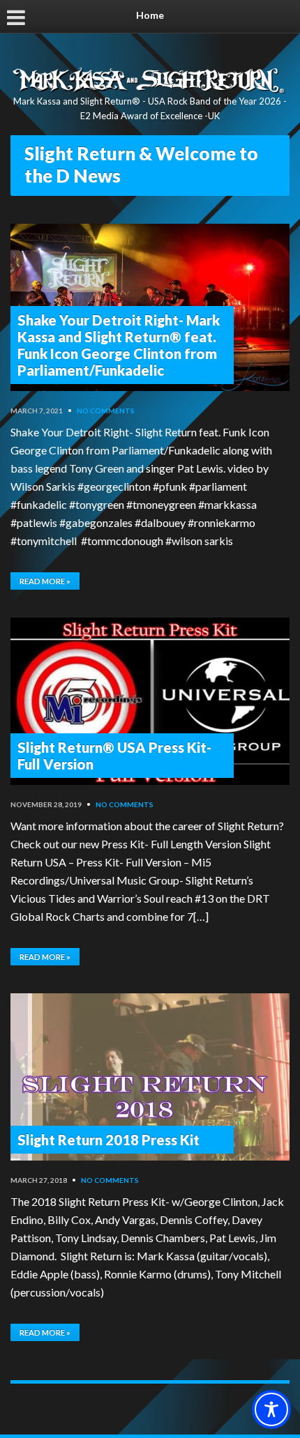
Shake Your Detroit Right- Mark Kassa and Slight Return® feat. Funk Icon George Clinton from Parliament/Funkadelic (118, 345)
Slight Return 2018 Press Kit (108, 1139)
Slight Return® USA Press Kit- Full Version (114, 755)
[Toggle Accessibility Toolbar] (271, 1409)
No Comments (106, 410)
